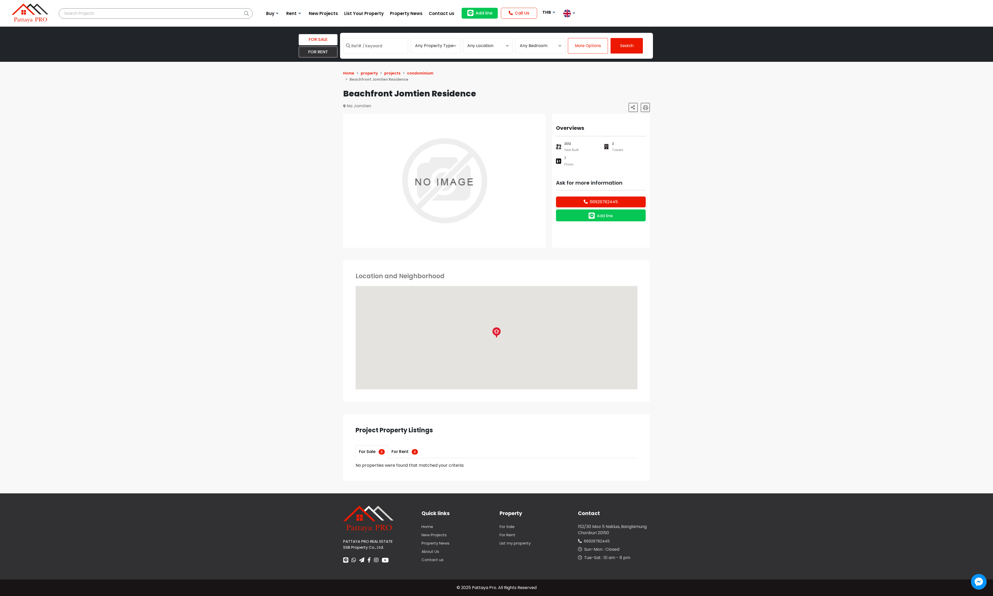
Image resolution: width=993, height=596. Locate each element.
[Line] (345, 560)
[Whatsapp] (353, 560)
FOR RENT (318, 52)
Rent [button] (292, 13)
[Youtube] (385, 560)
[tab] (372, 451)
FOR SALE (318, 39)
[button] (541, 118)
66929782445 (604, 202)
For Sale (371, 452)
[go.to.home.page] (368, 519)
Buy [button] (270, 13)
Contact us (432, 559)
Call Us (522, 13)
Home (427, 526)
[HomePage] (30, 13)
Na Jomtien (359, 106)
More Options (588, 45)
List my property (515, 543)
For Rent (404, 452)
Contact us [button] (441, 13)
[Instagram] (376, 560)
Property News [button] (406, 13)
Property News (435, 543)
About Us (430, 551)
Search (627, 45)
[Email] (361, 560)
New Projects (434, 535)
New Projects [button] (323, 13)
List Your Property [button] (364, 13)
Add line (484, 13)
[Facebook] (369, 560)
